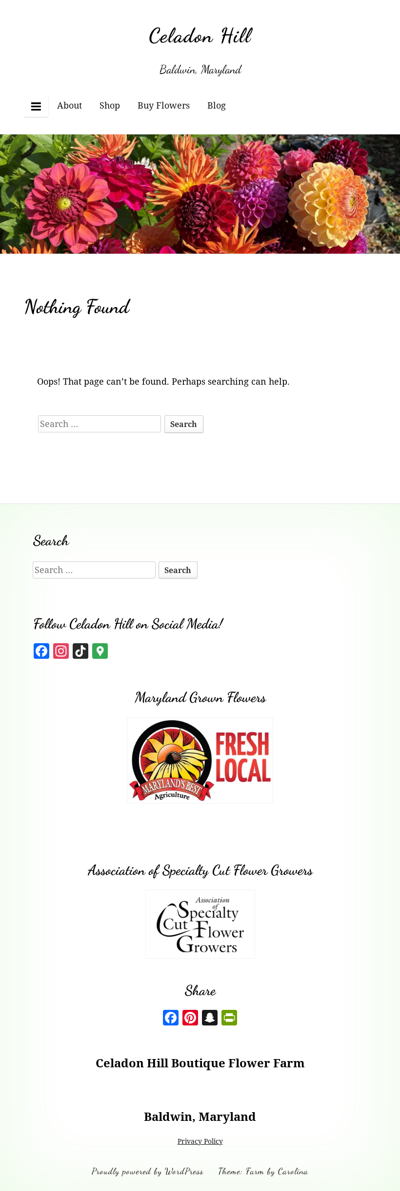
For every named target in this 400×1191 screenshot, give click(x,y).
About (69, 105)
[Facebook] (170, 1018)
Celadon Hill (200, 35)
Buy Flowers (164, 105)
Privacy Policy (200, 1141)
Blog (216, 105)
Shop (110, 105)
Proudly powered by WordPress (147, 1171)
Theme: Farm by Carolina (263, 1171)
